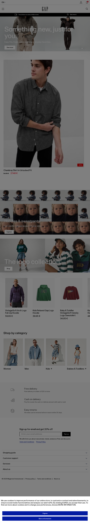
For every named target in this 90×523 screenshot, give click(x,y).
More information (45, 518)
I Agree (45, 513)
